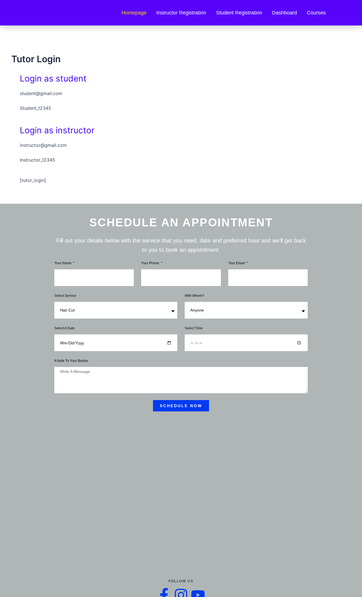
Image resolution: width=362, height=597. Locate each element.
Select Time (194, 328)
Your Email (237, 263)
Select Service (65, 296)
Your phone (150, 263)
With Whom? (194, 296)
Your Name (63, 263)
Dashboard (284, 13)
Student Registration (239, 13)
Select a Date (64, 328)
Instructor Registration (181, 13)
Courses (316, 13)
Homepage (134, 13)
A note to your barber (71, 361)
